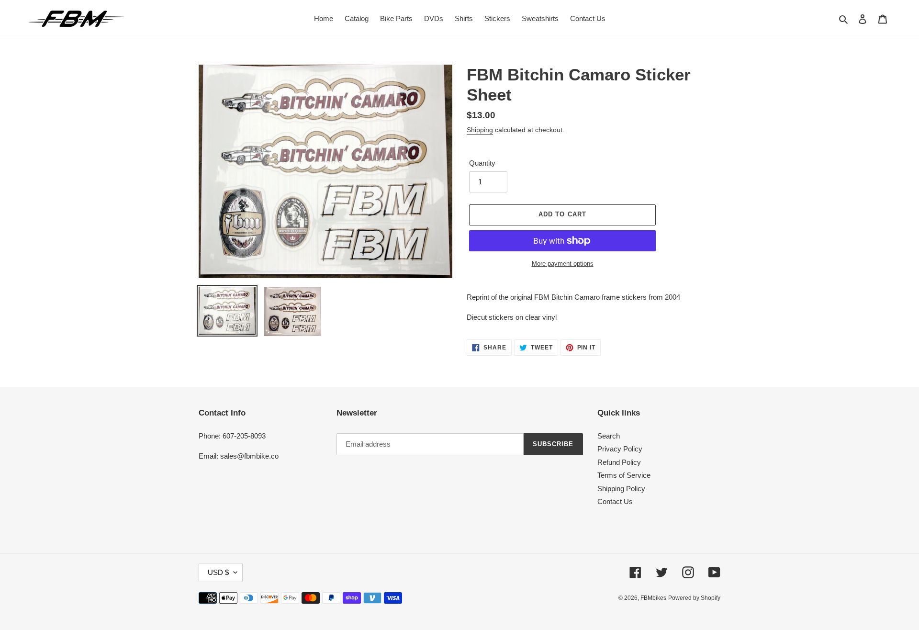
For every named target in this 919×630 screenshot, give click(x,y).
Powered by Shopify (694, 598)
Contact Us (615, 501)
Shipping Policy (621, 488)
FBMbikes (653, 598)
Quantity (482, 163)
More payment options (563, 263)
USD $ (218, 572)
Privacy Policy (619, 449)
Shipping (480, 130)
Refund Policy (619, 462)
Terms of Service (623, 475)
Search (608, 436)
